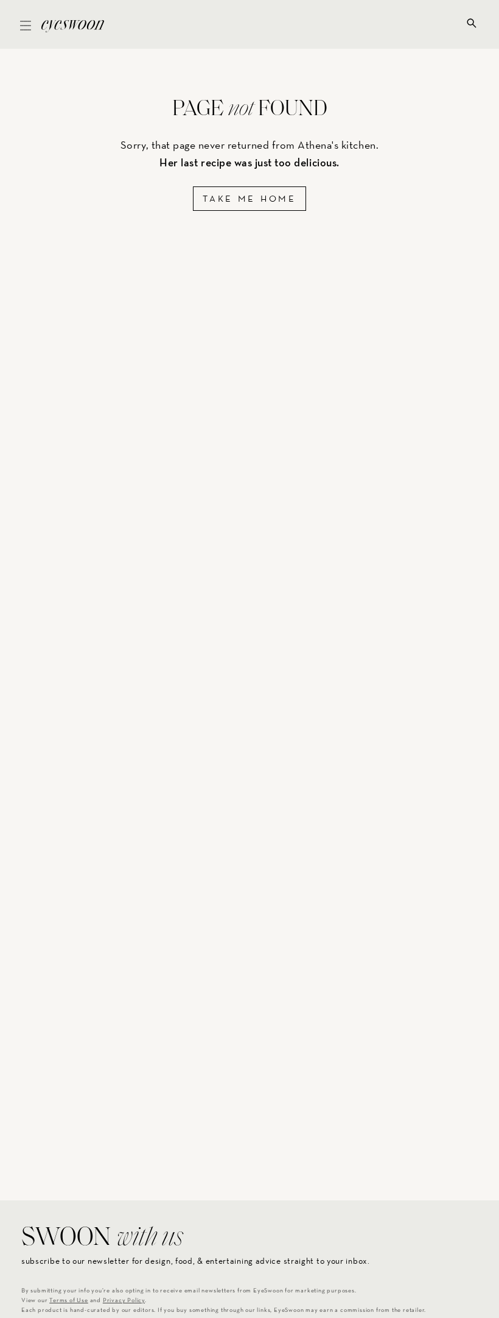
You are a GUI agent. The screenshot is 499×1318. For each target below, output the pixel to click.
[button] (25, 24)
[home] (73, 24)
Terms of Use (68, 1301)
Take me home (249, 198)
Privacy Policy (124, 1301)
